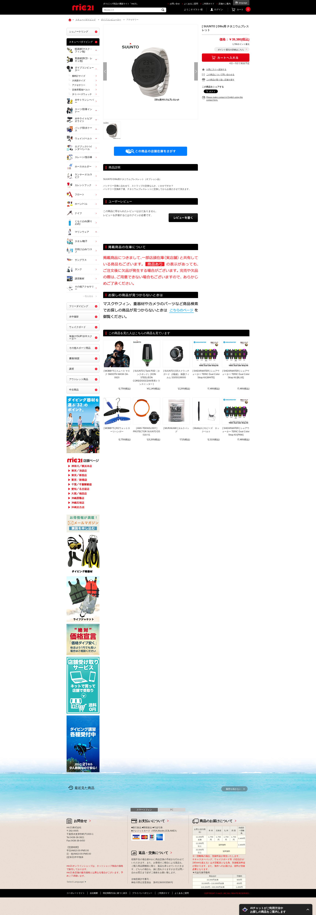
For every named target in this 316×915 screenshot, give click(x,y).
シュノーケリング (78, 31)
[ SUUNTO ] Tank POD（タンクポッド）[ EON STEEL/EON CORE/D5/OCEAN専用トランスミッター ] (146, 377)
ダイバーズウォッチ (82, 94)
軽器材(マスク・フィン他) (83, 50)
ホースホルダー (83, 166)
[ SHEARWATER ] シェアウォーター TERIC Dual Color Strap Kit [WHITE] (206, 374)
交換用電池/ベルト (81, 89)
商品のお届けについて (216, 821)
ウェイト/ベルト (83, 138)
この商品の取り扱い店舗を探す (220, 80)
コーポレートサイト (76, 893)
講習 (71, 368)
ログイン (218, 9)
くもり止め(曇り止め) (83, 222)
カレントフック (83, 185)
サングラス (81, 259)
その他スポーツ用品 (80, 348)
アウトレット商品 (78, 379)
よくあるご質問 (191, 4)
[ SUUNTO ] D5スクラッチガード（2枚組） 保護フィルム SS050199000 (176, 374)
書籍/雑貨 (74, 358)
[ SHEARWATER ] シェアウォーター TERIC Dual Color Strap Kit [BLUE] (235, 374)
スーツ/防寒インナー (83, 110)
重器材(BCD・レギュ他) (83, 59)
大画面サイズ (78, 80)
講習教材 (79, 278)
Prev (105, 71)
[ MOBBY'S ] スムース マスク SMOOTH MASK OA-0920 (117, 374)
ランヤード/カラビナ (83, 175)
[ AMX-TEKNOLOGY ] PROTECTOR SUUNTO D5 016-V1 (146, 431)
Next (196, 71)
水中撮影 (74, 316)
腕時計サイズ (78, 76)
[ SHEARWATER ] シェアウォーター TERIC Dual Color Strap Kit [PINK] (235, 431)
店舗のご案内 (225, 4)
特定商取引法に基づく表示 (115, 893)
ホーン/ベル (81, 203)
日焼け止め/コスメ (83, 250)
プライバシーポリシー (142, 893)
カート (243, 9)
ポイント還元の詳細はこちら (231, 50)
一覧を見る (88, 296)
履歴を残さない (233, 789)
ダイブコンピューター (84, 69)
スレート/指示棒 (83, 157)
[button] (275, 909)
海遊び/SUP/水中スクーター (80, 337)
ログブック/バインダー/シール (83, 147)
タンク (78, 269)
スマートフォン (144, 809)
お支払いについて (152, 821)
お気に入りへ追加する (216, 69)
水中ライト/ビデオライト (83, 119)
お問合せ (80, 821)
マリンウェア (82, 231)
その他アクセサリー (84, 288)
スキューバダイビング (81, 41)
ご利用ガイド (208, 4)
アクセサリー (78, 85)
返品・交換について (153, 853)
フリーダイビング (78, 306)
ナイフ (78, 213)
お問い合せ (175, 4)
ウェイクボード (77, 327)
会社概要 (94, 893)
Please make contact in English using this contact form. (224, 98)
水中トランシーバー (84, 101)
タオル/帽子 (81, 241)
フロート (79, 194)
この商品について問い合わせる (220, 74)
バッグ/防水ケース (83, 129)
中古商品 (74, 389)
